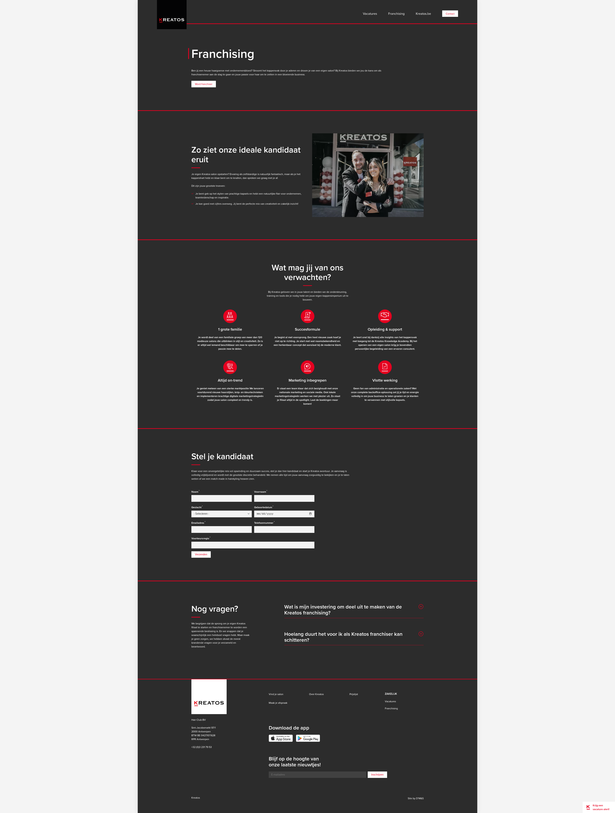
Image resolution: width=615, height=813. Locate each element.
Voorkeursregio (200, 538)
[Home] (172, 13)
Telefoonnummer (263, 523)
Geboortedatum (263, 507)
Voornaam (260, 492)
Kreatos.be (423, 13)
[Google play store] (308, 738)
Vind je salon (276, 694)
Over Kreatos (316, 694)
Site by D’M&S (416, 798)
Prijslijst (353, 694)
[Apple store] (281, 738)
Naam (194, 492)
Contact (450, 13)
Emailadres (197, 523)
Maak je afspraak (278, 703)
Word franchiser (203, 84)
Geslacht (196, 507)
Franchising (396, 13)
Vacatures (370, 13)
